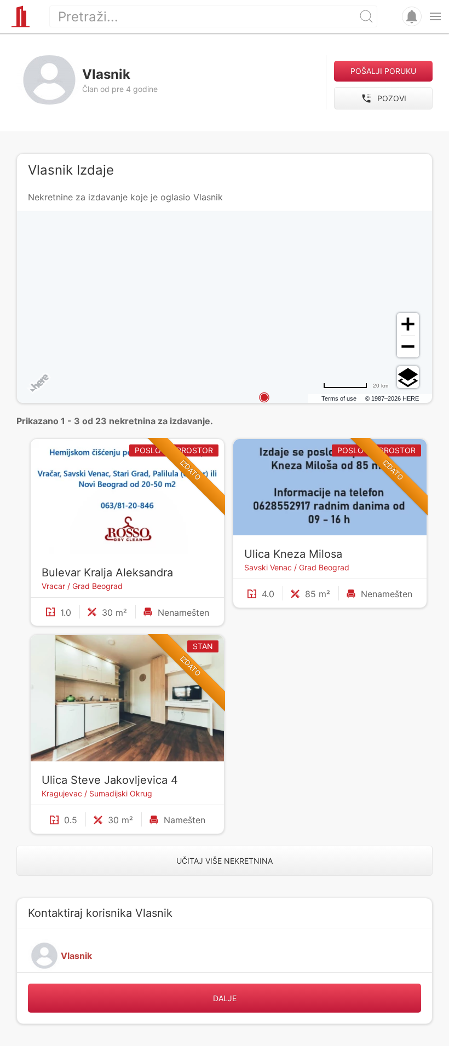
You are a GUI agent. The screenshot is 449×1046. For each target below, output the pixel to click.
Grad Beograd (97, 586)
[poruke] (412, 16)
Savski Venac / (271, 567)
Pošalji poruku (383, 71)
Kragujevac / (65, 793)
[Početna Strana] (20, 16)
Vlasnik (76, 955)
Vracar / (57, 586)
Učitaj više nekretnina (224, 860)
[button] (435, 16)
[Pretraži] (366, 16)
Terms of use (338, 398)
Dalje (225, 998)
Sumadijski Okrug (120, 793)
